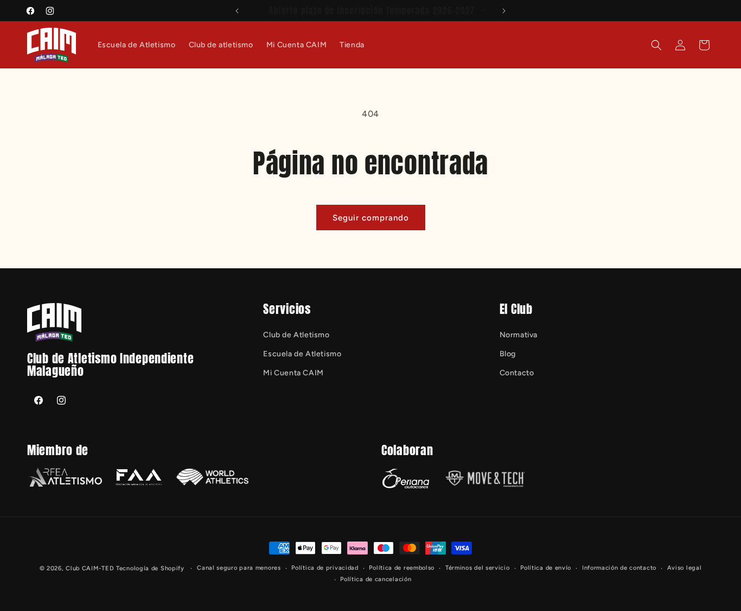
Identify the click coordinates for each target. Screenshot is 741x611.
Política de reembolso (402, 567)
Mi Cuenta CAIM (293, 372)
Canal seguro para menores (239, 567)
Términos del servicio (477, 567)
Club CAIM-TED (90, 568)
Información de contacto (619, 567)
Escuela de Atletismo (302, 353)
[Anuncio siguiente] (504, 11)
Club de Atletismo (296, 334)
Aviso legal (684, 567)
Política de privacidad (324, 567)
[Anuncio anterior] (237, 11)
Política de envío (545, 567)
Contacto (517, 372)
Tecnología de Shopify (150, 568)
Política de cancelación (375, 579)
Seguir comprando (371, 218)
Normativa (519, 334)
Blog (508, 353)
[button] (656, 45)
